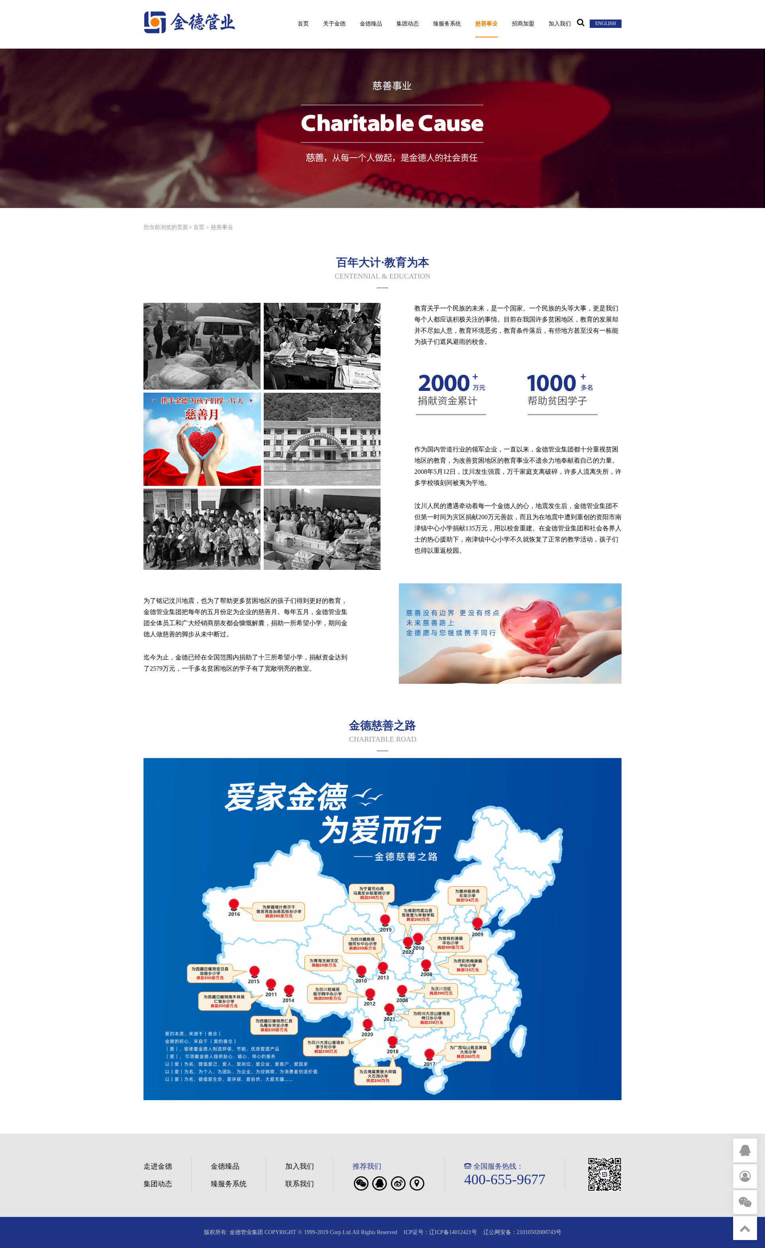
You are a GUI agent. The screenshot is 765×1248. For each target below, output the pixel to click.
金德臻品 (371, 24)
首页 (303, 24)
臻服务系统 (447, 24)
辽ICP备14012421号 (453, 1232)
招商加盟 (523, 24)
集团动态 (407, 24)
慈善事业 (486, 24)
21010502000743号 (539, 1232)
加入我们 (560, 24)
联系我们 (299, 1184)
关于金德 (334, 24)
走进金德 (157, 1166)
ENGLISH (605, 23)
